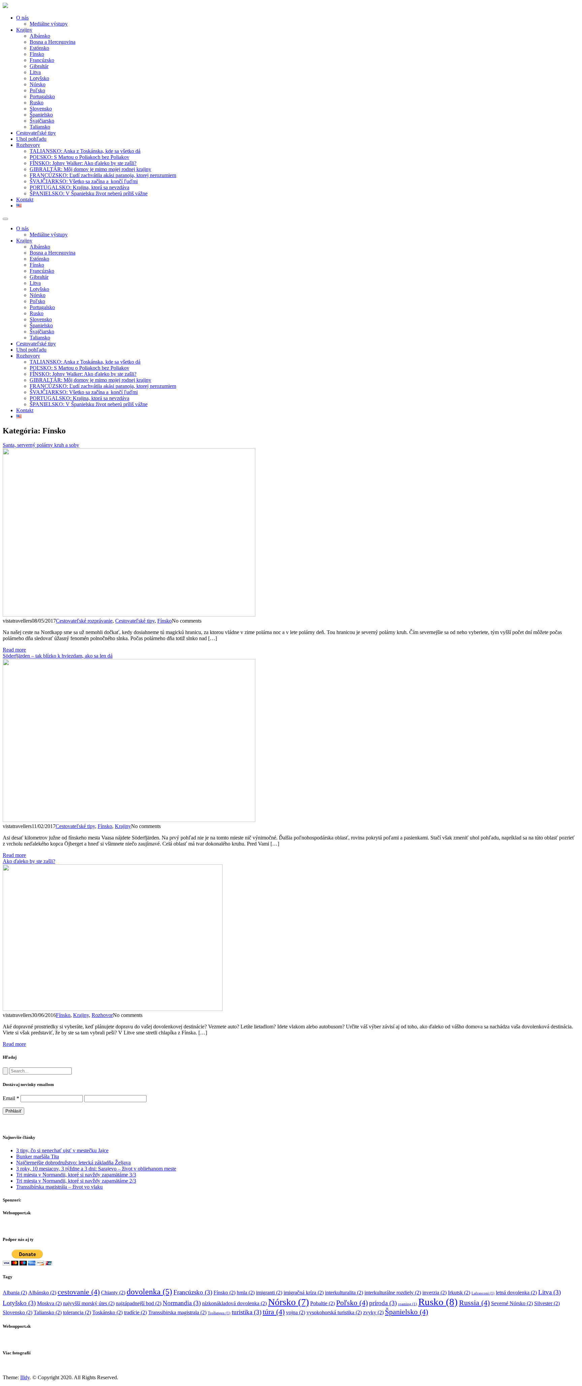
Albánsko (40, 36)
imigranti (269, 1292)
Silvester (547, 1303)
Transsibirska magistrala (177, 1312)
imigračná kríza (304, 1292)
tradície (135, 1312)
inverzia (434, 1292)
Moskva (49, 1303)
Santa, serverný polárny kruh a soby (41, 445)
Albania (15, 1292)
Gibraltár (39, 66)
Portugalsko (42, 96)
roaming (407, 1304)
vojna (295, 1312)
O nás (22, 18)
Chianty (113, 1292)
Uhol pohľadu (31, 139)
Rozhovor (102, 1015)
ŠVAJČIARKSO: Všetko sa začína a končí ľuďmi (84, 181)
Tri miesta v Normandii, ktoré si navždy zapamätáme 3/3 (76, 1175)
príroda (383, 1303)
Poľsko (37, 90)
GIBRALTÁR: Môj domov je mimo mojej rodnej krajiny (90, 169)
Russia (474, 1302)
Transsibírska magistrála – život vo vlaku (59, 1187)
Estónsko (39, 48)
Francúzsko (42, 60)
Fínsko (37, 54)
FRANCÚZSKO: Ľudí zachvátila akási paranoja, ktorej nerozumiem (103, 175)
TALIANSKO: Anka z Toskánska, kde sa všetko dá (85, 151)
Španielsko (41, 115)
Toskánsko (107, 1312)
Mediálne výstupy (49, 24)
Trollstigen (219, 1313)
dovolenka (149, 1291)
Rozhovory (28, 145)
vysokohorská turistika (334, 1312)
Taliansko (40, 127)
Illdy (25, 1377)
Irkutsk (459, 1292)
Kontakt (24, 199)
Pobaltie (322, 1303)
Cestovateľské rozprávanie (84, 621)
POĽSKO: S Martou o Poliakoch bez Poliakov (79, 157)
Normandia (182, 1303)
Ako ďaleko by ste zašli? (29, 861)
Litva (35, 72)
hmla (246, 1292)
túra (274, 1312)
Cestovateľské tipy (36, 133)
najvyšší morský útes (89, 1303)
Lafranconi (483, 1293)
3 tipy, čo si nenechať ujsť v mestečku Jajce (62, 1150)
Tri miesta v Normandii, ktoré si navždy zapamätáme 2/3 (76, 1181)
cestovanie (79, 1292)
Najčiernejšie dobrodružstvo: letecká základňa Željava (73, 1162)
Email (11, 1098)
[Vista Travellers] (5, 6)
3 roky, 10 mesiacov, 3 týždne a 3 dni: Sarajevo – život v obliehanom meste (96, 1169)
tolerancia (77, 1312)
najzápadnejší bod (138, 1303)
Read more (14, 650)
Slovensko (41, 108)
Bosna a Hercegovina (52, 42)
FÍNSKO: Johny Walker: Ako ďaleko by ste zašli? (83, 163)
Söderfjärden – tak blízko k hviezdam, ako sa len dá (57, 656)
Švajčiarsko (42, 121)
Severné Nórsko (512, 1303)
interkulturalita (344, 1292)
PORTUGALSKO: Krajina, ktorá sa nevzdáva (79, 187)
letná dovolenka (516, 1292)
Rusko (36, 102)
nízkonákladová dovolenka (234, 1303)
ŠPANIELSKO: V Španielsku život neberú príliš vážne (89, 193)
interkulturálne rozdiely (392, 1292)
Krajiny (24, 30)
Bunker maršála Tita (37, 1156)
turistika (246, 1312)
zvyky (373, 1312)
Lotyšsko (39, 78)
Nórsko (37, 84)
